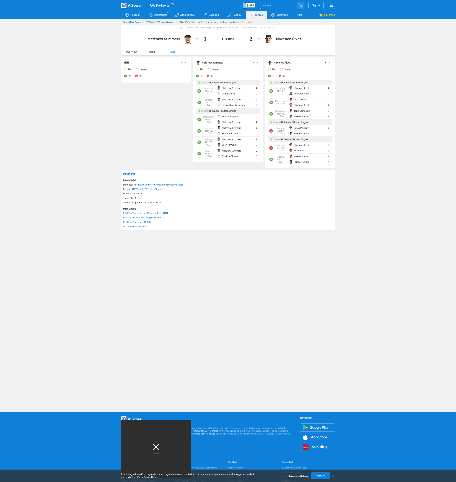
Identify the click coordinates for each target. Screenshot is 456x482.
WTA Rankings (208, 434)
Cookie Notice (151, 477)
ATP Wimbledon (213, 431)
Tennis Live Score (132, 22)
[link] (132, 22)
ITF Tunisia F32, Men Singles (160, 22)
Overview (131, 51)
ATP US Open (228, 431)
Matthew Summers (164, 39)
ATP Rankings (193, 434)
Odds (152, 51)
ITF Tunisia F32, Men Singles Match (142, 217)
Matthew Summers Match (137, 222)
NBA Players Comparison (294, 468)
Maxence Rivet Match (134, 226)
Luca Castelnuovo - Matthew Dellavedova (196, 468)
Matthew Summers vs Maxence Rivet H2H (145, 213)
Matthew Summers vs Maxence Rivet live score (158, 184)
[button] (302, 15)
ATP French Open (195, 431)
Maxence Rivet (288, 39)
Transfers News (236, 468)
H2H (172, 51)
